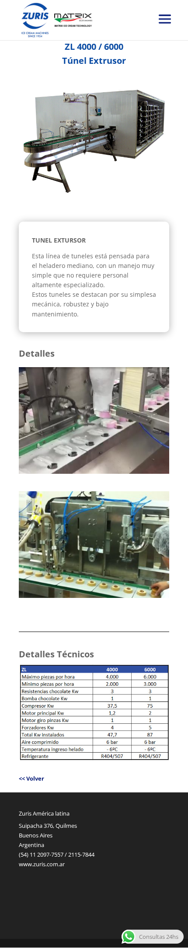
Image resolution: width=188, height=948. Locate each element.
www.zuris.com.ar (42, 864)
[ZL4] (94, 596)
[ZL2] (94, 472)
